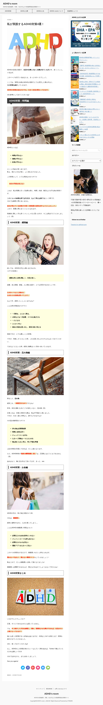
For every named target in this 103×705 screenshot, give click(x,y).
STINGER (70, 701)
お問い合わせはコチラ (61, 688)
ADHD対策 (8, 11)
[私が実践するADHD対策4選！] (43, 668)
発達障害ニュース (72, 11)
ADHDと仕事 (24, 11)
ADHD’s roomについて (56, 11)
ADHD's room (10, 3)
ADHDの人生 (40, 11)
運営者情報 (49, 688)
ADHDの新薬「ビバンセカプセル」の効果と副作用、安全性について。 (89, 119)
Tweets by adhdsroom (79, 225)
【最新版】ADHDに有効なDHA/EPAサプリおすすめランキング (90, 101)
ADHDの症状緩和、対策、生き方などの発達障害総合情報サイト (51, 697)
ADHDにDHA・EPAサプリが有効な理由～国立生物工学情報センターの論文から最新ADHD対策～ (89, 84)
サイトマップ (39, 688)
